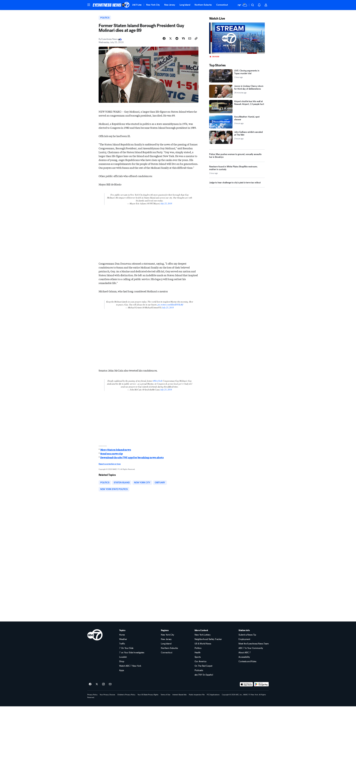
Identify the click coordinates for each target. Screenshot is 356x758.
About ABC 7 (244, 652)
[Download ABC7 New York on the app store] (246, 684)
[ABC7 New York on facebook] (90, 684)
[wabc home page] (94, 634)
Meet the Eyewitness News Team (253, 644)
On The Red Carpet (203, 666)
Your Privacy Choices (107, 695)
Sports (198, 657)
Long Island (185, 4)
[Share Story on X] (170, 38)
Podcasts (199, 670)
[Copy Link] (196, 38)
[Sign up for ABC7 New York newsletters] (110, 684)
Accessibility (244, 657)
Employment (244, 639)
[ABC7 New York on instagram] (103, 684)
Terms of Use (165, 695)
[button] (89, 4)
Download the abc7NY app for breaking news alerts (132, 457)
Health (198, 652)
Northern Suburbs (203, 4)
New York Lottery (203, 635)
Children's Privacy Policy (126, 695)
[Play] (237, 38)
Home (122, 635)
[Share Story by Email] (189, 38)
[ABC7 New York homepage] (111, 5)
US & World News (203, 644)
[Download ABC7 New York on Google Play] (261, 684)
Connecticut (222, 4)
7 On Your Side (126, 648)
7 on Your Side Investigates (131, 652)
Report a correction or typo (110, 464)
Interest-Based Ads (179, 695)
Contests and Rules (247, 661)
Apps (121, 670)
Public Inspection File (197, 695)
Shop (121, 661)
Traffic (122, 644)
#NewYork (157, 380)
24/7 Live (137, 4)
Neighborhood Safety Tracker (208, 639)
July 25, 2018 (166, 203)
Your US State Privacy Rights (148, 695)
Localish (123, 657)
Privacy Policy (92, 695)
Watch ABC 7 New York (130, 666)
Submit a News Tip (247, 635)
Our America (200, 661)
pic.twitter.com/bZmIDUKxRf (170, 304)
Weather (123, 639)
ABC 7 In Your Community (250, 648)
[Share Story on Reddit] (177, 38)
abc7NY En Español (204, 675)
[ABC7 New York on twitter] (97, 684)
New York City (153, 4)
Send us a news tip (111, 453)
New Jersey (169, 4)
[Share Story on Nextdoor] (183, 38)
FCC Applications (213, 695)
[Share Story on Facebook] (164, 38)
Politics (198, 648)
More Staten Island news (115, 449)
